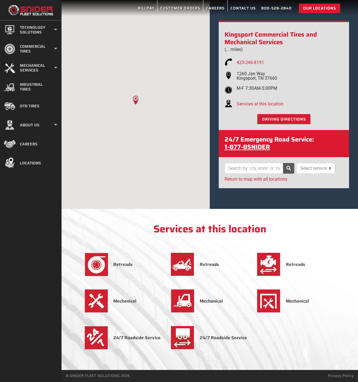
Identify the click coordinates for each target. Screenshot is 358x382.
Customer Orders (180, 8)
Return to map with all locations (256, 179)
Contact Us (243, 8)
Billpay (146, 8)
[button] (135, 100)
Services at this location (260, 104)
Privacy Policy (341, 376)
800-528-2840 (276, 8)
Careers (215, 8)
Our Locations (319, 8)
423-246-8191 (250, 62)
